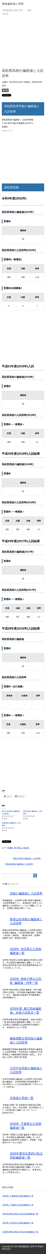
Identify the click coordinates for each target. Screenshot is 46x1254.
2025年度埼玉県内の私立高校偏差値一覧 (20, 1214)
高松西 (26, 848)
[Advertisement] (23, 41)
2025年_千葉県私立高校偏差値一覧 (17, 1196)
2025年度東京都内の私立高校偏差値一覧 (20, 1232)
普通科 (10, 848)
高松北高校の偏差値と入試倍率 (27, 858)
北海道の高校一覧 (21, 1098)
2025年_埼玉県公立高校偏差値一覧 (17, 1223)
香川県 (5, 90)
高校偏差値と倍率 (13, 3)
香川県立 (18, 848)
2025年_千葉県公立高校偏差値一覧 (17, 1205)
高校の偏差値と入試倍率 (26, 893)
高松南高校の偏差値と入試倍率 (19, 864)
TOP (12, 10)
